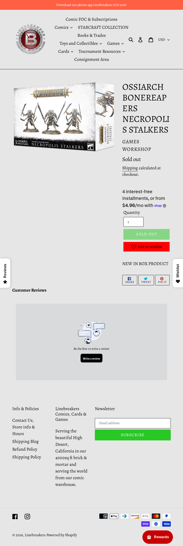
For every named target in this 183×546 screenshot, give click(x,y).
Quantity (131, 212)
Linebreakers (35, 535)
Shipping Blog (25, 441)
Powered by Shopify (61, 535)
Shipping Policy (26, 457)
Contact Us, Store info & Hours (23, 427)
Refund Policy (24, 449)
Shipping (130, 168)
